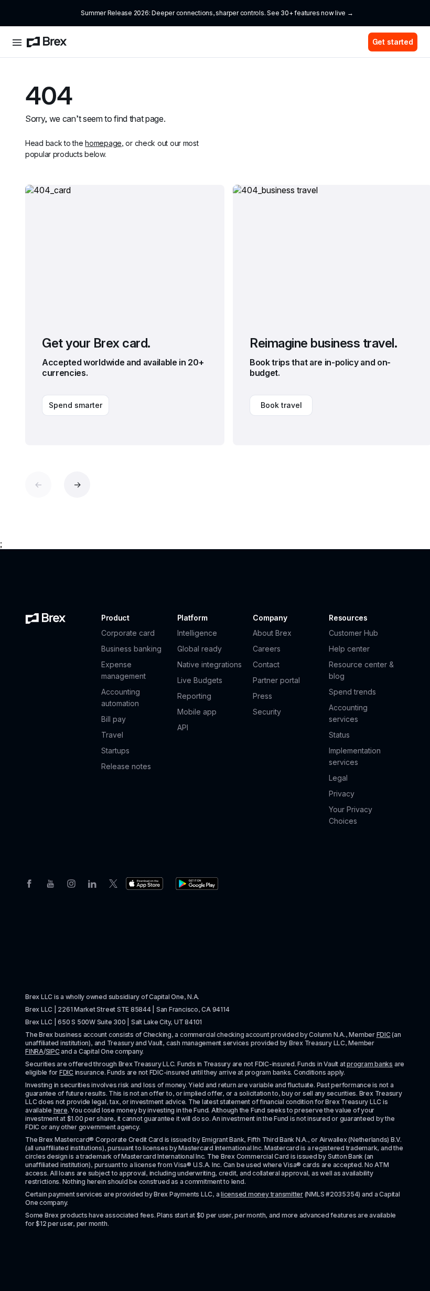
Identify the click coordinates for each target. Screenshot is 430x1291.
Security (267, 711)
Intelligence (197, 632)
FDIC (384, 1034)
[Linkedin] (92, 882)
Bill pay (113, 719)
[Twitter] (113, 882)
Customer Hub (353, 632)
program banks (370, 1064)
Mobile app (197, 711)
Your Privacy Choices (350, 815)
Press (262, 695)
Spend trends (352, 691)
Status (339, 734)
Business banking (131, 648)
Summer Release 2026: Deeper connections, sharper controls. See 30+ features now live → (217, 13)
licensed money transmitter (262, 1194)
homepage (103, 143)
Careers (267, 648)
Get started (392, 41)
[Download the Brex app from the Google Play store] (197, 883)
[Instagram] (71, 882)
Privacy (341, 793)
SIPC (53, 1051)
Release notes (126, 766)
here (60, 1110)
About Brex (272, 632)
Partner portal (276, 680)
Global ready (199, 648)
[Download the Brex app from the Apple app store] (144, 883)
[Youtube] (50, 882)
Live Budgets (199, 680)
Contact (266, 664)
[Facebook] (29, 882)
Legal (338, 777)
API (182, 727)
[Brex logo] (47, 42)
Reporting (194, 695)
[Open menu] (17, 42)
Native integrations (209, 664)
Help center (349, 648)
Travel (112, 734)
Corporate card (128, 632)
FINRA (34, 1051)
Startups (115, 750)
